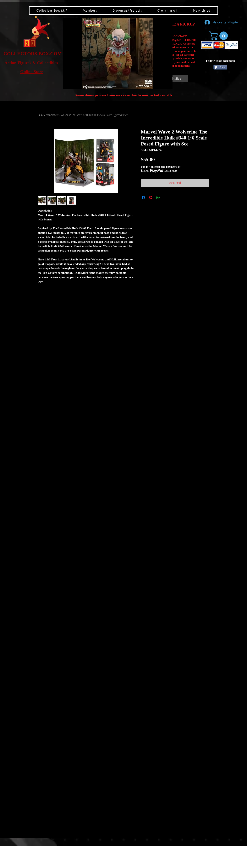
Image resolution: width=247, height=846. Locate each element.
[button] (118, 53)
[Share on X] (165, 197)
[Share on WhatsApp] (158, 197)
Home (41, 115)
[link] (219, 35)
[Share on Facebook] (143, 197)
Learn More (170, 170)
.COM (188, 40)
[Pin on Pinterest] (150, 197)
